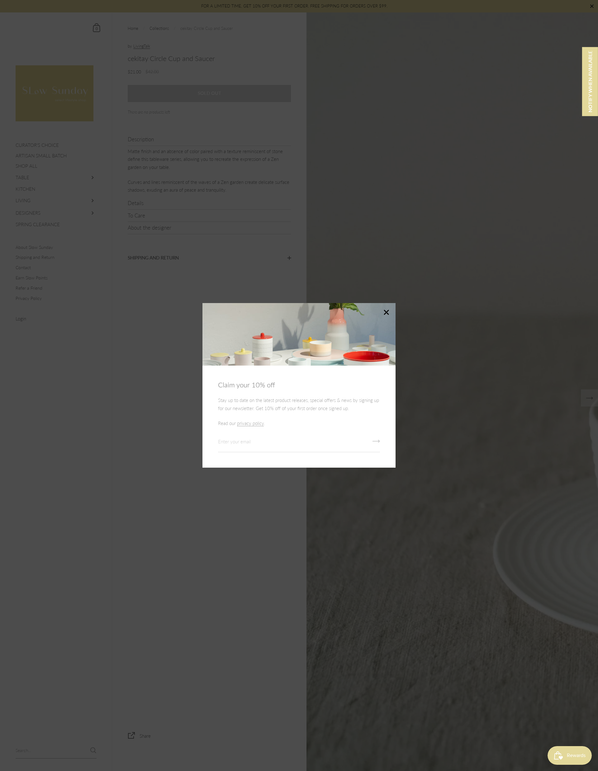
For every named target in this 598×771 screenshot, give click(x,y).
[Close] (386, 313)
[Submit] (376, 443)
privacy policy (250, 423)
